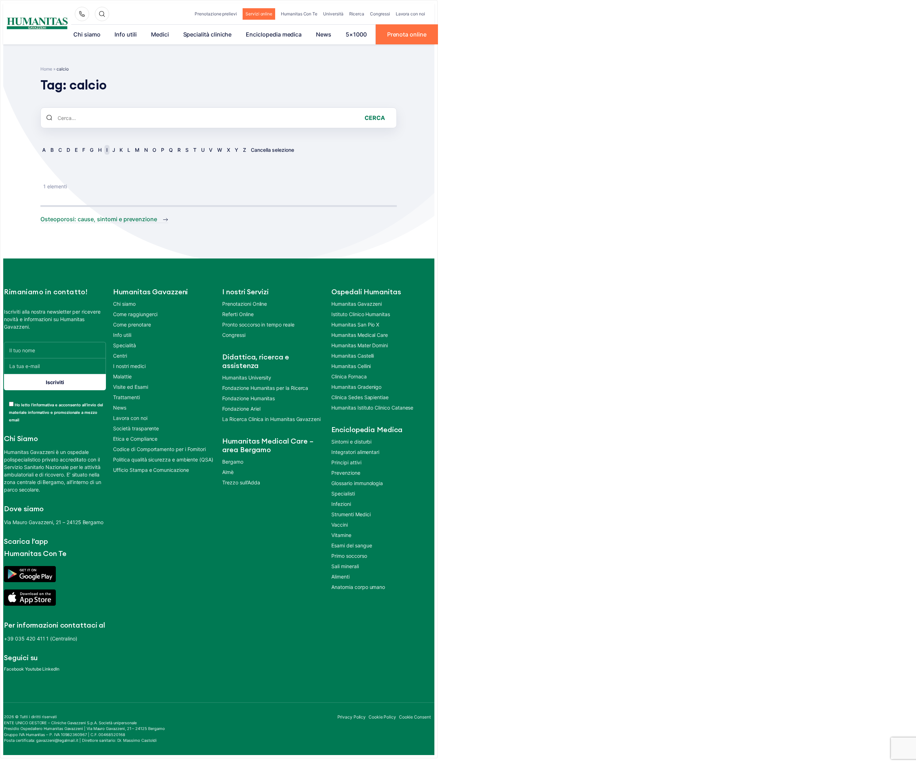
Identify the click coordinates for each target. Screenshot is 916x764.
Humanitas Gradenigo (356, 387)
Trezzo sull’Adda (241, 482)
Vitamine (341, 535)
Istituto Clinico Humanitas (360, 314)
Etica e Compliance (135, 439)
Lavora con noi (410, 13)
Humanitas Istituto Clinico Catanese (372, 408)
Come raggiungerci (135, 314)
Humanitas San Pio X (355, 324)
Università (333, 13)
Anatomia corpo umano (358, 587)
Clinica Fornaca (348, 376)
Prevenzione (345, 473)
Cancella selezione (272, 150)
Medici (160, 34)
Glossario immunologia (357, 483)
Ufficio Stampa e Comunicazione (151, 470)
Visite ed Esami (130, 387)
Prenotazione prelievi (216, 13)
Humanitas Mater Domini (359, 345)
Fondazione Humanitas (248, 398)
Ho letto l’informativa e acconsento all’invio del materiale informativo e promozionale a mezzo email (56, 412)
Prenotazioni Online (244, 304)
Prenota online (407, 34)
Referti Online (237, 314)
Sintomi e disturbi (351, 442)
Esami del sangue (351, 545)
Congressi (380, 13)
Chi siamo (86, 34)
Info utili (125, 34)
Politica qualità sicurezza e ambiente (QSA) (163, 459)
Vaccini (339, 525)
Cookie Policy (382, 717)
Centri (120, 356)
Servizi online (258, 13)
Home (46, 69)
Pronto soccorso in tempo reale (258, 324)
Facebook (14, 669)
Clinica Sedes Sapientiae (360, 397)
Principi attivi (346, 462)
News (323, 34)
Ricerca (357, 13)
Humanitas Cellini (351, 366)
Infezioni (341, 504)
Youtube (33, 669)
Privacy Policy (351, 717)
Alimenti (340, 577)
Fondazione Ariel (241, 409)
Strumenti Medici (350, 514)
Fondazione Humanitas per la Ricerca (265, 388)
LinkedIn (50, 669)
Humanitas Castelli (352, 356)
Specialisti (343, 493)
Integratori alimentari (355, 452)
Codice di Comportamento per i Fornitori (159, 449)
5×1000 (356, 34)
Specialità (124, 345)
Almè (228, 472)
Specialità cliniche (207, 34)
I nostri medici (129, 366)
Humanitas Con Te (299, 13)
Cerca (375, 117)
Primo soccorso (349, 556)
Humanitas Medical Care (359, 335)
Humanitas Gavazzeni (356, 304)
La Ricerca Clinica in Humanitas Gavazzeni (271, 419)
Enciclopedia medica (274, 34)
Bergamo (232, 462)
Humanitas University (246, 377)
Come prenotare (132, 324)
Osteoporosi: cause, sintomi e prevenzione (98, 219)
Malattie (122, 376)
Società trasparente (136, 428)
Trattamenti (126, 397)
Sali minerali (345, 566)
